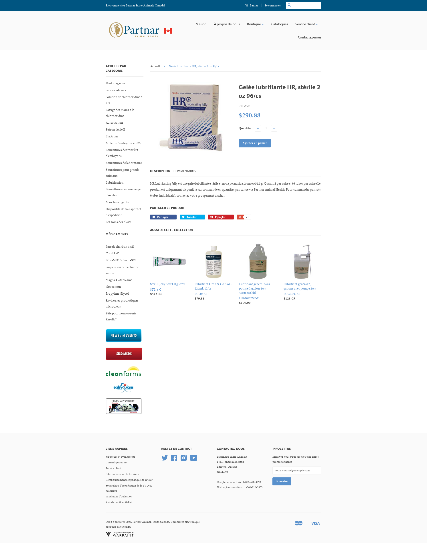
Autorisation (114, 122)
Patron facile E (115, 129)
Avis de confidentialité (119, 502)
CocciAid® (112, 253)
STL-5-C (167, 289)
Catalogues (279, 24)
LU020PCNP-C (254, 293)
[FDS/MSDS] (124, 359)
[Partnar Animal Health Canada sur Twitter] (164, 460)
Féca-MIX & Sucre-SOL (121, 260)
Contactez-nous (309, 37)
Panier (253, 5)
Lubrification (114, 182)
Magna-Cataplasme (119, 280)
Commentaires (184, 171)
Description (160, 171)
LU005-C (213, 291)
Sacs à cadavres (116, 90)
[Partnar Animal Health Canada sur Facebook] (174, 460)
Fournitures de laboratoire (124, 163)
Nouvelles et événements (120, 457)
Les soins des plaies (118, 222)
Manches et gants (117, 202)
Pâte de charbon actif (120, 246)
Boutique (254, 24)
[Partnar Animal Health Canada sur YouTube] (193, 460)
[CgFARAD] (123, 413)
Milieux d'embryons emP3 (123, 143)
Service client (305, 24)
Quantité (245, 128)
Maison (201, 24)
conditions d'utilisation (119, 497)
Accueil (155, 66)
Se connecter (273, 5)
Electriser (112, 136)
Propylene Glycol (117, 293)
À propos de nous (227, 24)
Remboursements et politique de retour (129, 480)
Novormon (113, 286)
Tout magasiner (116, 83)
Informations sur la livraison (122, 474)
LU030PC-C (300, 291)
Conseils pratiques (116, 463)
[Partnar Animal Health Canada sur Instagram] (183, 460)
